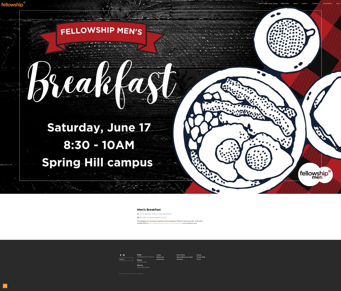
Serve (295, 3)
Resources (327, 3)
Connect (315, 3)
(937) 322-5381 (142, 262)
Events (305, 3)
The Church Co (122, 275)
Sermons (180, 259)
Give (338, 3)
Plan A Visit (181, 255)
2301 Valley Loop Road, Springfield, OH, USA (152, 217)
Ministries (285, 3)
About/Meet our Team (268, 3)
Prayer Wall (201, 257)
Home (159, 255)
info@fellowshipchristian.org (145, 257)
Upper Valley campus (143, 267)
